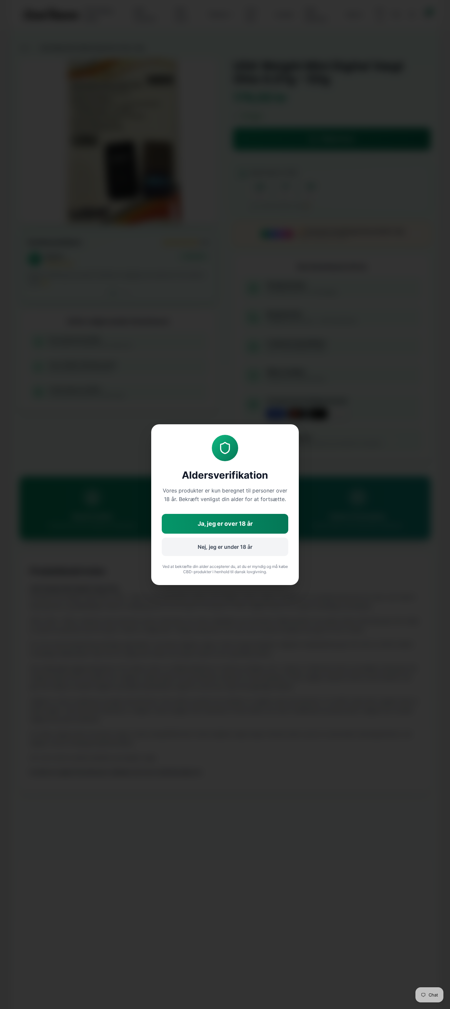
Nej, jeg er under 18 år (225, 547)
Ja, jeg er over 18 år (225, 523)
